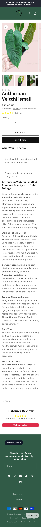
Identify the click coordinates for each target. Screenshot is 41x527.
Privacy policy (14, 518)
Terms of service (28, 518)
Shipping (16, 108)
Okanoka (17, 514)
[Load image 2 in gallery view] (20, 80)
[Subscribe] (33, 466)
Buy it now (20, 140)
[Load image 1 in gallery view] (8, 80)
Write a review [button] (20, 425)
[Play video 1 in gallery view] (32, 80)
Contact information (29, 522)
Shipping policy (13, 522)
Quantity (5, 118)
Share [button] (7, 401)
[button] (5, 13)
